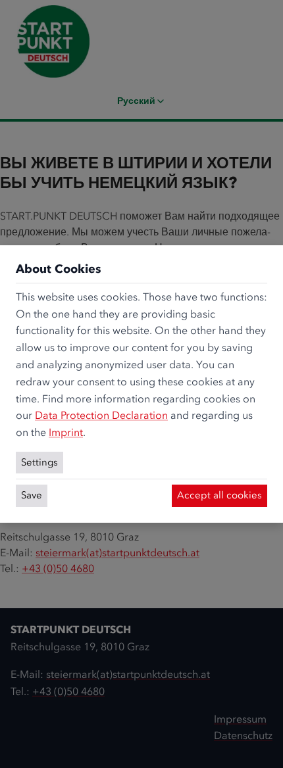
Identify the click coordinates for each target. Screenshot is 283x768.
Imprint (66, 432)
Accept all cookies (219, 495)
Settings (39, 462)
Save (31, 495)
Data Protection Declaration (101, 415)
